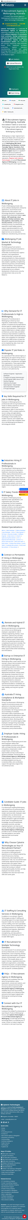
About (3, 1130)
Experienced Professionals (9, 539)
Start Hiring (15, 93)
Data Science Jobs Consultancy (10, 1159)
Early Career (5, 543)
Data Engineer (20, 532)
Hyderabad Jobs (18, 108)
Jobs (5, 100)
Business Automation (7, 1198)
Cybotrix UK (5, 1146)
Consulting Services (7, 1132)
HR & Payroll (5, 1145)
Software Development (8, 1196)
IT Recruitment (14, 547)
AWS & (3, 530)
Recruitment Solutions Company (10, 1185)
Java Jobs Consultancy (7, 1155)
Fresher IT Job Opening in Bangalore (11, 1168)
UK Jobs (13, 100)
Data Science (11, 536)
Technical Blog (5, 1139)
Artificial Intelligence (7, 1141)
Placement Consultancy (8, 1137)
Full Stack (4, 534)
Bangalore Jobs (19, 104)
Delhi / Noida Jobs (9, 112)
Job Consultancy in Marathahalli (10, 1192)
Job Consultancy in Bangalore (9, 1190)
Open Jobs (22, 494)
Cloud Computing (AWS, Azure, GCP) (11, 1170)
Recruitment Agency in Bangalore (11, 1135)
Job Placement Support (8, 1186)
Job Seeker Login (23, 491)
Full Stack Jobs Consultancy (9, 1157)
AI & (18, 538)
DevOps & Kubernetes (7, 1174)
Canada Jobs (7, 104)
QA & (13, 532)
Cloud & (18, 536)
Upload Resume (15, 63)
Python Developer (20, 530)
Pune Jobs (6, 108)
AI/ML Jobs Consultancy (8, 1161)
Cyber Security (5, 1143)
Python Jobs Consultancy (8, 1153)
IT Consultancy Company (8, 1181)
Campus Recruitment (15, 543)
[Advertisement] (14, 79)
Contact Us (5, 1133)
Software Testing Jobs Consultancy (11, 1163)
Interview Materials (7, 1166)
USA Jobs (22, 100)
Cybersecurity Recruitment (9, 538)
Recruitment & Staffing (8, 1199)
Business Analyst (12, 534)
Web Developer (11, 530)
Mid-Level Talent (19, 541)
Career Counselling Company (9, 1183)
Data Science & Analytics (8, 1172)
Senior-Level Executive (8, 541)
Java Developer (7, 532)
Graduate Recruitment (13, 545)
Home (3, 1128)
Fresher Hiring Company (8, 1188)
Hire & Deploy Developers (9, 1165)
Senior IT (19, 539)
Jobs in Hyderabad (7, 1194)
